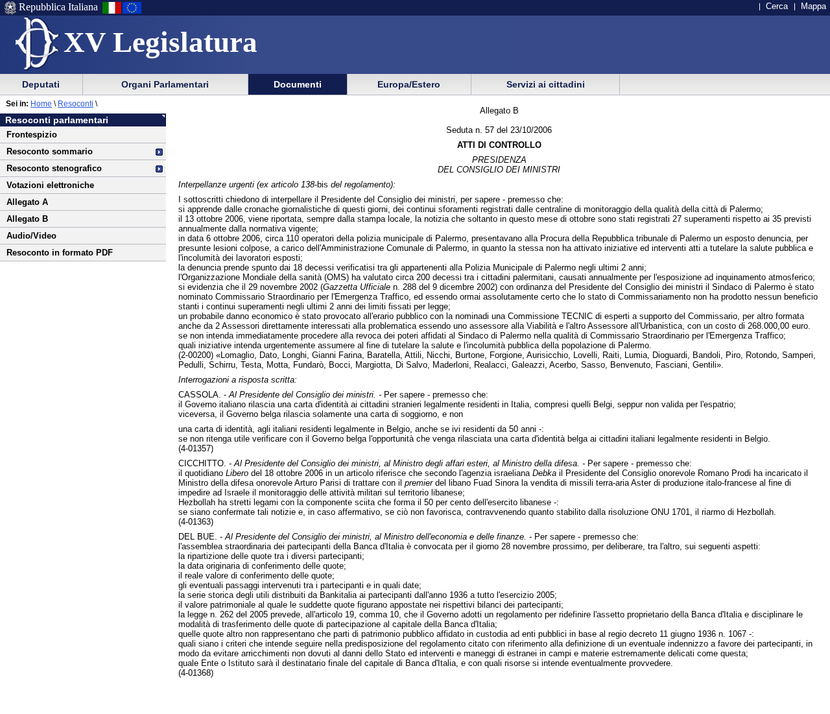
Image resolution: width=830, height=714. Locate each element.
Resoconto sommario (49, 151)
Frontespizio (31, 134)
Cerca (777, 6)
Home (41, 103)
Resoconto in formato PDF (59, 252)
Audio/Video (31, 236)
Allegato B (27, 219)
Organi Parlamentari (165, 84)
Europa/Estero (409, 84)
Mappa (813, 6)
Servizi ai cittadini (545, 84)
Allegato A (27, 202)
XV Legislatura (160, 42)
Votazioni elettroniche (50, 185)
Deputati (40, 84)
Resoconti (75, 103)
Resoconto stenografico (54, 168)
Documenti (297, 84)
